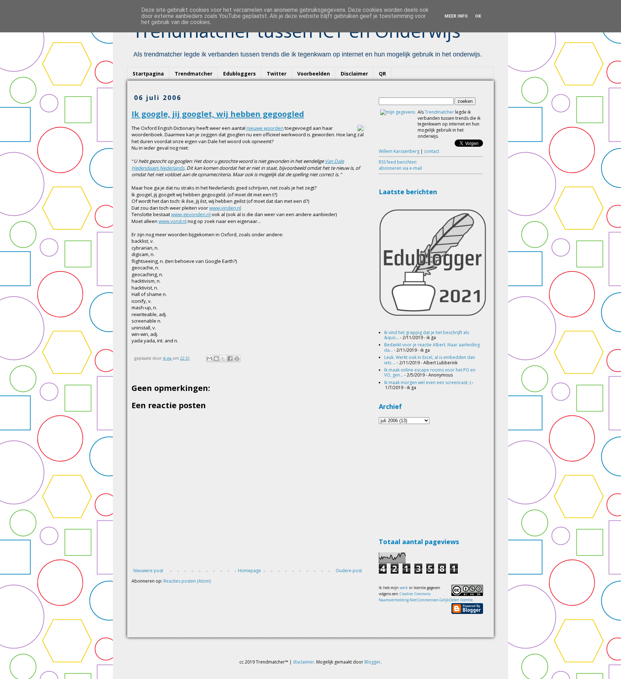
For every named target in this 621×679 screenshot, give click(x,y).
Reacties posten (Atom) (187, 581)
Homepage (249, 571)
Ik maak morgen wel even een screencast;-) (427, 382)
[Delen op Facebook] (230, 358)
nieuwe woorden (265, 128)
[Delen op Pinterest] (236, 358)
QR (382, 73)
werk (404, 587)
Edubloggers (239, 73)
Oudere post (349, 571)
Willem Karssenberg (399, 151)
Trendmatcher (193, 73)
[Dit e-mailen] (209, 358)
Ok (478, 16)
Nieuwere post (148, 571)
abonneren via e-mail (400, 168)
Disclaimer (354, 73)
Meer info (456, 16)
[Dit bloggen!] (216, 358)
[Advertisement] (433, 480)
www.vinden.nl (225, 208)
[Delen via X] (223, 358)
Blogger (372, 662)
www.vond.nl (172, 221)
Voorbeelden (313, 73)
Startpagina (148, 73)
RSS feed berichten (398, 162)
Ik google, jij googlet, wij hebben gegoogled (218, 113)
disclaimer (303, 662)
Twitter (276, 73)
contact (431, 151)
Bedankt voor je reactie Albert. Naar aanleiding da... (432, 347)
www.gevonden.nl (191, 214)
